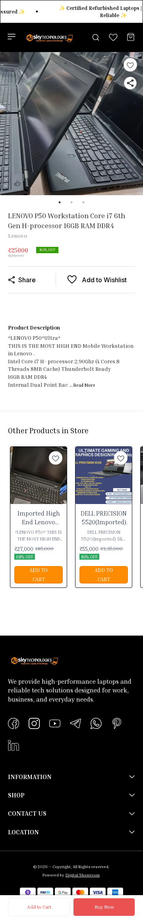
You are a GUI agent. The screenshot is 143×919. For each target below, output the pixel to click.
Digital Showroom (83, 874)
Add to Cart (39, 907)
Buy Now (104, 907)
